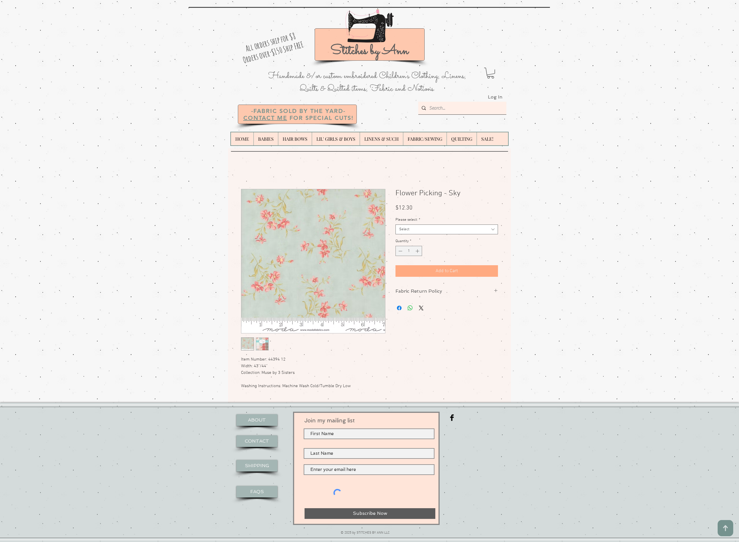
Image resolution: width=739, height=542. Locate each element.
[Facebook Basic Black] (452, 417)
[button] (490, 73)
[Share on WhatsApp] (410, 308)
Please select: (407, 220)
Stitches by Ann (369, 51)
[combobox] (446, 229)
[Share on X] (421, 308)
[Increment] (418, 251)
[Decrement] (399, 251)
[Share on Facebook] (399, 308)
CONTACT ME (265, 117)
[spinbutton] (409, 251)
